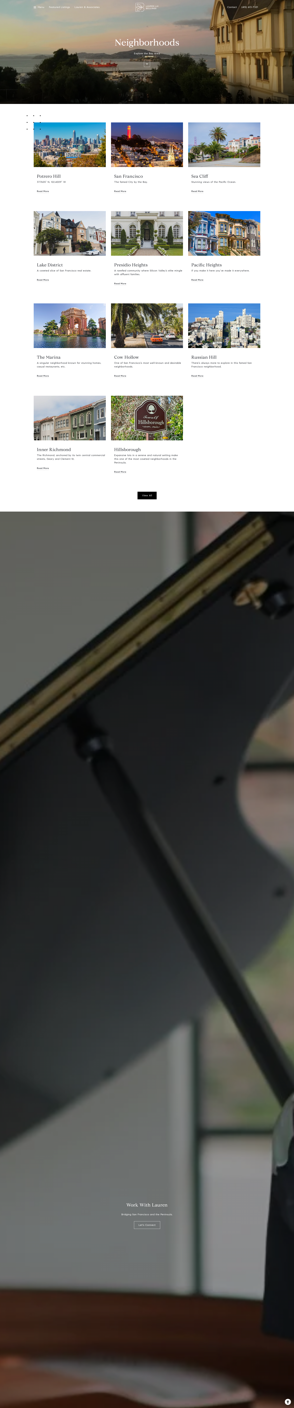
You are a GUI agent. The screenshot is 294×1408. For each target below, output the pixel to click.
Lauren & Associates (87, 7)
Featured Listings (59, 7)
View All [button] (147, 495)
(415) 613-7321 (249, 7)
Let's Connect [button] (147, 1225)
